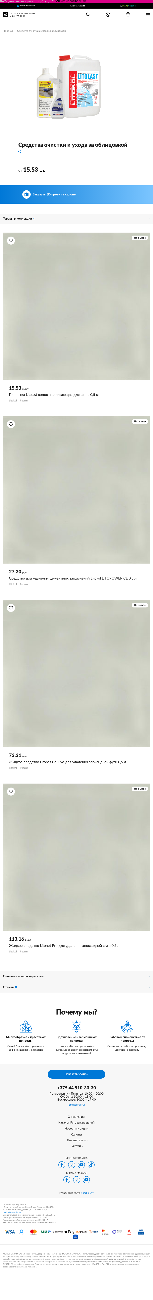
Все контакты (77, 1105)
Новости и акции (76, 1128)
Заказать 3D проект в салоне (54, 194)
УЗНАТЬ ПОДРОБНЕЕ (70, 1)
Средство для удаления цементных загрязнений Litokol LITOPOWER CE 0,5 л (73, 578)
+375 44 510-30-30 (76, 1088)
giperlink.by (87, 1193)
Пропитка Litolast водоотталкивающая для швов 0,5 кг (54, 395)
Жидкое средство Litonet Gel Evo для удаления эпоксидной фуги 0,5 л (67, 762)
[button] (11, 241)
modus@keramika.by (12, 1212)
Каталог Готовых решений (76, 1122)
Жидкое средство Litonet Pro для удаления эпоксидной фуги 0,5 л (64, 946)
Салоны (76, 1134)
